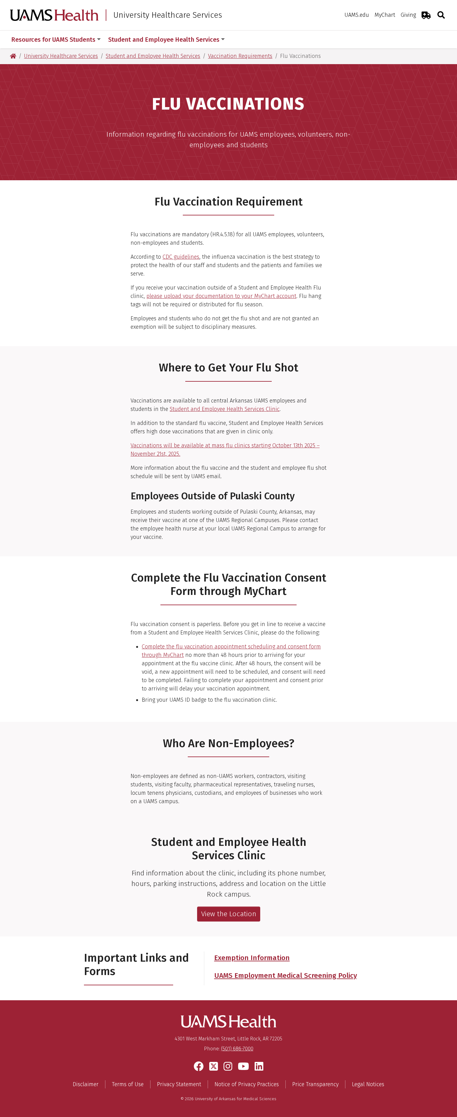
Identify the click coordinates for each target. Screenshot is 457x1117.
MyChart (385, 15)
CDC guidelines (181, 256)
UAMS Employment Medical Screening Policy (285, 975)
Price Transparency (315, 1084)
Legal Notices (368, 1084)
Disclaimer (86, 1084)
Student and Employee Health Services (163, 39)
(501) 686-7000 (237, 1049)
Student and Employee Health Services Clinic (224, 409)
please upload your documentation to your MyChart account (221, 296)
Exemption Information (252, 958)
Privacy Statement (179, 1084)
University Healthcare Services (167, 15)
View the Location (228, 914)
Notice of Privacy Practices (247, 1084)
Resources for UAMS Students (53, 39)
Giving (408, 15)
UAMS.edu (356, 15)
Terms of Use (128, 1084)
